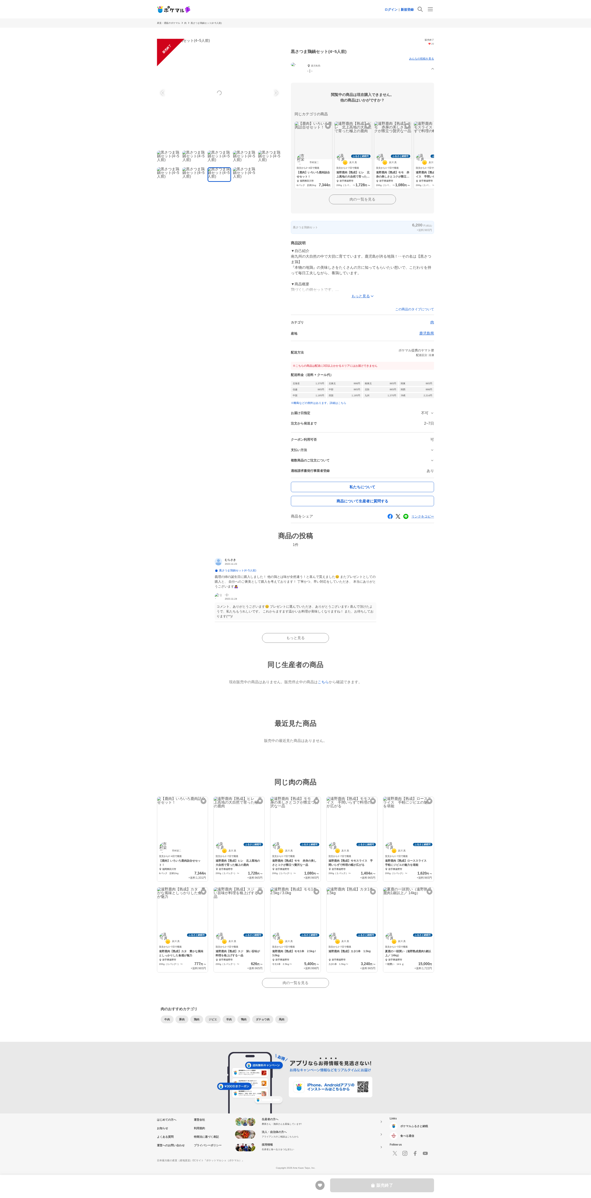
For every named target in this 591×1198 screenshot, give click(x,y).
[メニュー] (430, 9)
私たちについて (362, 487)
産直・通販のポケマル (168, 23)
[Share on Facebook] (390, 516)
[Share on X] (398, 516)
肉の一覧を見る (362, 199)
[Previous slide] (163, 93)
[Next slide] (276, 93)
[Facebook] (415, 1153)
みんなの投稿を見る (421, 58)
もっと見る (295, 638)
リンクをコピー (422, 516)
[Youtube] (425, 1153)
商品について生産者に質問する (362, 501)
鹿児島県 (426, 333)
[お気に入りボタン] (328, 126)
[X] (395, 1153)
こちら (323, 682)
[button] (362, 69)
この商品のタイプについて (414, 309)
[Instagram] (405, 1153)
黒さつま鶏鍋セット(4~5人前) (206, 23)
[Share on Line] (406, 516)
